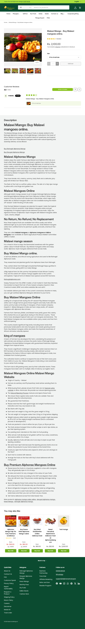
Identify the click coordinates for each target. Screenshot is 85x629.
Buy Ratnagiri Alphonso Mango (14, 149)
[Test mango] (63, 521)
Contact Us (8, 574)
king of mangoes (14, 335)
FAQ (48, 18)
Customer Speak (10, 580)
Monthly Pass (24, 585)
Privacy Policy (9, 583)
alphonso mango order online (25, 499)
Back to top (41, 560)
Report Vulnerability (8, 588)
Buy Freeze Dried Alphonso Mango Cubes (24, 531)
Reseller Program (45, 586)
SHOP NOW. (26, 1)
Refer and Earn (45, 582)
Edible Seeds (24, 591)
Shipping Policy (9, 597)
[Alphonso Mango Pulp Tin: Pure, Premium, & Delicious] (10, 521)
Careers (7, 603)
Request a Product (7, 593)
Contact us (54, 14)
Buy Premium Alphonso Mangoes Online (29, 464)
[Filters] (75, 89)
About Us (7, 571)
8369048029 (60, 571)
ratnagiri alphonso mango (23, 502)
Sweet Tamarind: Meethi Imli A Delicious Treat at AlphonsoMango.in (50, 535)
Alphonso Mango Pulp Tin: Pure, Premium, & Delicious (10, 532)
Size (48, 53)
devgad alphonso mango (46, 499)
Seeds (47, 14)
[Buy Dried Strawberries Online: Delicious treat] (37, 521)
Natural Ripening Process (19, 393)
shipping (57, 47)
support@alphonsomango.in (66, 579)
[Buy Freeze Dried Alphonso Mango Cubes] (24, 521)
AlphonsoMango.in (13, 621)
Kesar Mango (9, 502)
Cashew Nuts (24, 594)
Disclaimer (7, 606)
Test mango (63, 529)
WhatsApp (59, 574)
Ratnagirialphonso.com (12, 279)
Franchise (43, 576)
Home (8, 14)
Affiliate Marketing (46, 579)
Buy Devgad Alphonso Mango (14, 152)
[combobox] (43, 7)
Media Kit (7, 610)
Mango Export (39, 18)
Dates (40, 14)
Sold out (70, 64)
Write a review (62, 89)
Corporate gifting (73, 14)
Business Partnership (43, 572)
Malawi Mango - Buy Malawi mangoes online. (20, 22)
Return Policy (8, 600)
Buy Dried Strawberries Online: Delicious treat (37, 532)
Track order (8, 613)
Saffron (25, 14)
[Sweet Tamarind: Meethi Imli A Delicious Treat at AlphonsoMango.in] (50, 521)
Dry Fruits (33, 14)
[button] (80, 8)
